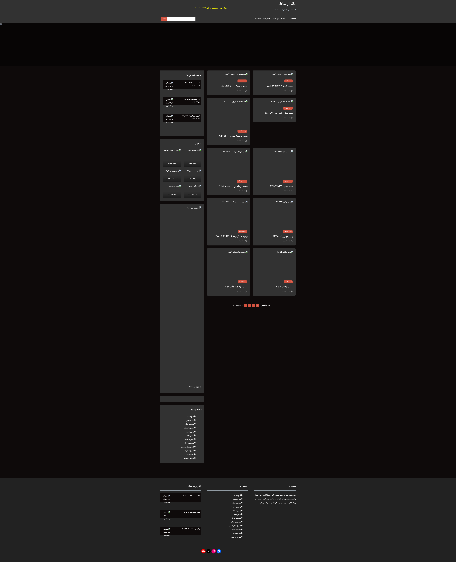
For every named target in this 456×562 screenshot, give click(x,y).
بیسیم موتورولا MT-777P (281, 186)
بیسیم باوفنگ (242, 231)
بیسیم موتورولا (242, 81)
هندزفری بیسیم (189, 458)
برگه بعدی (237, 306)
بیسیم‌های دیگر (242, 181)
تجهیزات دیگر (189, 451)
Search (164, 18)
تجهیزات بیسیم (172, 195)
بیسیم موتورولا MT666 (283, 237)
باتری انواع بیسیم (192, 195)
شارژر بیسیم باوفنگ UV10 (192, 83)
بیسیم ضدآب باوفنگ (192, 179)
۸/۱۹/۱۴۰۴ (241, 241)
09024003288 (200, 8)
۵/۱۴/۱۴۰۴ (241, 191)
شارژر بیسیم (190, 455)
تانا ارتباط (287, 4)
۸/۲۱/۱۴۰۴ (286, 90)
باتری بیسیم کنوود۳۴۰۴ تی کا (191, 116)
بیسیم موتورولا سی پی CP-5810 (279, 113)
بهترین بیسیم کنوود (195, 387)
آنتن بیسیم (190, 417)
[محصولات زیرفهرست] (288, 18)
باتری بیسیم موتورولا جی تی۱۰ (191, 99)
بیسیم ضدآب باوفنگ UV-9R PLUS (231, 237)
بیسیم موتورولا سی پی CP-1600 (233, 136)
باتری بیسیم (190, 421)
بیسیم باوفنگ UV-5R (283, 287)
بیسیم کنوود (288, 81)
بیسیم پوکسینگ (189, 428)
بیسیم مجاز (190, 436)
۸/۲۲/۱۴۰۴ (241, 90)
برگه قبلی (265, 306)
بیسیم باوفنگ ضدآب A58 (236, 287)
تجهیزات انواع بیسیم (187, 447)
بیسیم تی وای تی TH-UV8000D (232, 186)
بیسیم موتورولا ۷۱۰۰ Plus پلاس (233, 86)
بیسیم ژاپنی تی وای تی (172, 179)
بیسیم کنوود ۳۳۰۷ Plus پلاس (280, 86)
